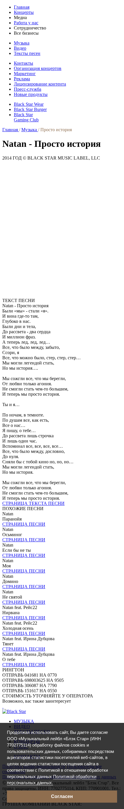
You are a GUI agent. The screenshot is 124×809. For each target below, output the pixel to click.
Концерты (24, 12)
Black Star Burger (30, 109)
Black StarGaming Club (26, 117)
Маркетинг (25, 73)
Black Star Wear (29, 104)
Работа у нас (26, 22)
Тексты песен (27, 53)
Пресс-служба (27, 89)
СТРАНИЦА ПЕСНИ (23, 524)
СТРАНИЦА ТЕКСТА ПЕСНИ (33, 503)
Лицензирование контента (40, 84)
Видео (20, 48)
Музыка (21, 42)
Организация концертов (37, 68)
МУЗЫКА (24, 721)
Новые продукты (31, 94)
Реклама (22, 78)
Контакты (23, 63)
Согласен (62, 796)
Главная (21, 7)
